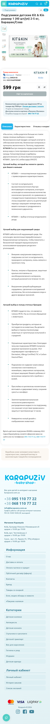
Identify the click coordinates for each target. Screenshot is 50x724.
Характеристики (22, 126)
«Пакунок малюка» (14, 601)
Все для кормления (15, 644)
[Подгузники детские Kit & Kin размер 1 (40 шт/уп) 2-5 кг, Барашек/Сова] (28, 46)
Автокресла (11, 622)
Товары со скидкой (14, 590)
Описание (7, 126)
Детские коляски (14, 616)
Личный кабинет (13, 677)
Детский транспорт (14, 639)
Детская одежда (13, 661)
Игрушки (10, 656)
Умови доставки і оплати (33, 106)
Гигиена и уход (13, 650)
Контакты (10, 579)
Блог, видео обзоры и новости (20, 595)
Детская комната (13, 628)
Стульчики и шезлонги (16, 633)
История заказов (13, 682)
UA (41, 10)
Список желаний (13, 688)
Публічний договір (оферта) (19, 573)
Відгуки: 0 (10, 75)
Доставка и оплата (14, 562)
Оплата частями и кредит (17, 567)
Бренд (9, 584)
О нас (8, 556)
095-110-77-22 (30, 436)
